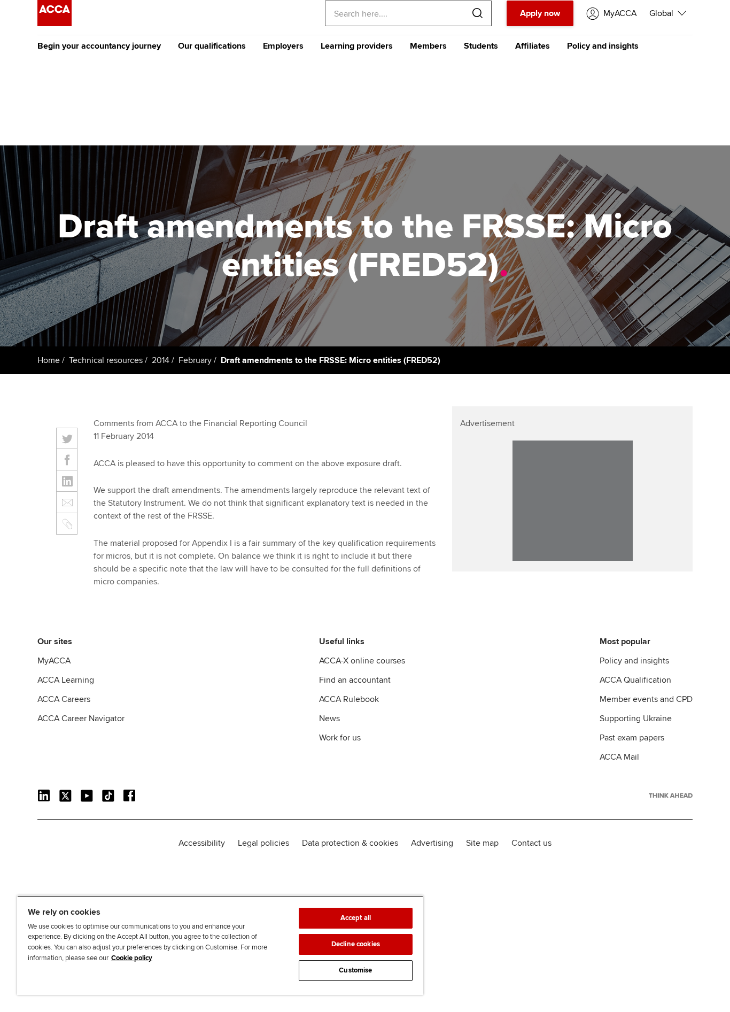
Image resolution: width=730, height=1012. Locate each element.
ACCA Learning (65, 680)
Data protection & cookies (350, 843)
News (329, 718)
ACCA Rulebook (349, 699)
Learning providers (357, 46)
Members (428, 46)
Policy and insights (603, 46)
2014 (160, 360)
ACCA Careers (63, 699)
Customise (355, 970)
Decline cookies (355, 944)
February (195, 360)
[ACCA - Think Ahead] (54, 23)
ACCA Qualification (635, 680)
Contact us (531, 843)
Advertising (432, 843)
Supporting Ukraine (636, 718)
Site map (482, 843)
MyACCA (54, 660)
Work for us (340, 737)
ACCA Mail (619, 757)
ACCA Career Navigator (81, 718)
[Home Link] (671, 795)
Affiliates (532, 46)
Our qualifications (212, 46)
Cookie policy (131, 958)
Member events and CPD (646, 699)
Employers (283, 46)
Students (481, 46)
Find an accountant (355, 680)
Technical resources (106, 360)
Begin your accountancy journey (99, 46)
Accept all (355, 918)
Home (48, 360)
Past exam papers (632, 737)
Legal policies (263, 843)
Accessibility (201, 843)
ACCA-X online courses (362, 660)
